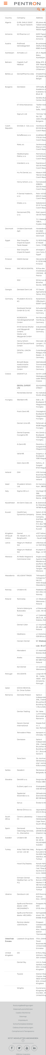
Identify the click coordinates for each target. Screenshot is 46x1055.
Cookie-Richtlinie (23, 1013)
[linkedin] (34, 1048)
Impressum (23, 1020)
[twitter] (19, 1048)
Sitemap (23, 1016)
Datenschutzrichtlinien (23, 1009)
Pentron (27, 3)
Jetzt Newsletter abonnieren (23, 1038)
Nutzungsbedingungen (23, 1005)
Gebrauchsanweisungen (23, 1027)
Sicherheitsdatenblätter (23, 1024)
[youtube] (27, 1048)
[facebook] (12, 1048)
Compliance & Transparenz (23, 1031)
